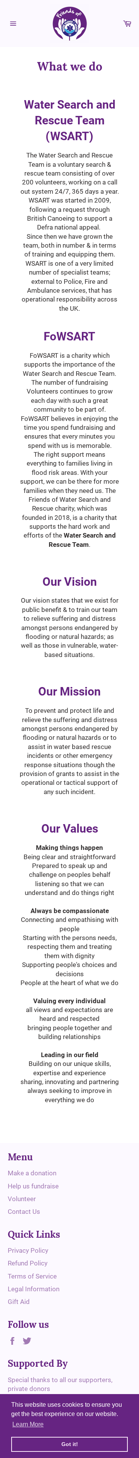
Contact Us (24, 1211)
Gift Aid (19, 1301)
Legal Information (33, 1289)
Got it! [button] (69, 1444)
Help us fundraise (33, 1186)
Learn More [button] (28, 1424)
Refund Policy (27, 1263)
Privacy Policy (28, 1250)
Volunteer (22, 1199)
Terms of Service (32, 1276)
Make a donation (32, 1173)
